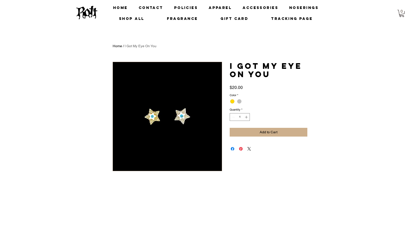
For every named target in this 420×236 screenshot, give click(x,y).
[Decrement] (233, 117)
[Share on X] (249, 148)
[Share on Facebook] (232, 148)
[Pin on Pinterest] (240, 148)
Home (117, 46)
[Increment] (246, 117)
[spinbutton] (240, 117)
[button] (401, 13)
